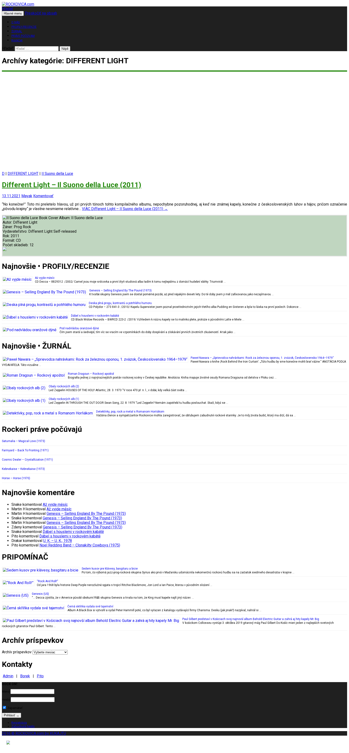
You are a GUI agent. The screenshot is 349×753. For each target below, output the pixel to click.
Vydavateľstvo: (15, 231)
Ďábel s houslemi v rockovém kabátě (95, 315)
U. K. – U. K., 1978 (57, 540)
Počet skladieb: (16, 245)
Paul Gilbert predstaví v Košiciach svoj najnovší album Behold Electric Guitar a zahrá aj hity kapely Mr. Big (250, 619)
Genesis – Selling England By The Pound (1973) (120, 290)
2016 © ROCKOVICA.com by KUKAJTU (34, 733)
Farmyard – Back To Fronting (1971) (25, 450)
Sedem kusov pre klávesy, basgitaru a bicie (110, 568)
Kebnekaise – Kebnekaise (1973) (23, 469)
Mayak (26, 196)
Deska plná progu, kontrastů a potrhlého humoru (120, 303)
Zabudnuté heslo (23, 726)
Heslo (6, 699)
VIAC (125, 209)
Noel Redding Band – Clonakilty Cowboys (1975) (79, 545)
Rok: (7, 236)
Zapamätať (15, 708)
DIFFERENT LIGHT (23, 173)
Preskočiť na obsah (41, 13)
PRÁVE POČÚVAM (23, 36)
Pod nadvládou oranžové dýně (79, 328)
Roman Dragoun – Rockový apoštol (91, 373)
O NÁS (15, 22)
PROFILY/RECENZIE (24, 27)
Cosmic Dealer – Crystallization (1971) (27, 459)
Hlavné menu (13, 13)
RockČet (17, 40)
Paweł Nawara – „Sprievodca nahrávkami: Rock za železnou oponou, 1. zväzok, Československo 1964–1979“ (262, 357)
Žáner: (8, 227)
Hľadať (7, 8)
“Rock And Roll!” (47, 581)
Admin (8, 676)
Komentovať (43, 196)
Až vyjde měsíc (45, 278)
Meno (6, 691)
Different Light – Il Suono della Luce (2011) (71, 185)
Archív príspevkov (17, 652)
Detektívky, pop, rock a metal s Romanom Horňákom (130, 411)
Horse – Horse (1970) (16, 478)
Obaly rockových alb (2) (64, 386)
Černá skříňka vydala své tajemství (90, 606)
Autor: (8, 222)
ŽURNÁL (16, 31)
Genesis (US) (40, 594)
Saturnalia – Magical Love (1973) (23, 441)
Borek (25, 676)
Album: (65, 218)
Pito (40, 676)
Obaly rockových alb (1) (64, 399)
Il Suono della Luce (57, 173)
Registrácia (19, 722)
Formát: (9, 240)
